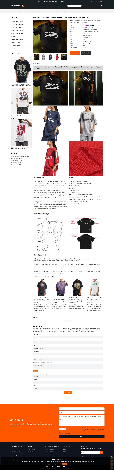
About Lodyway (31, 449)
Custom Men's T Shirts (22, 11)
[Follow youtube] (82, 456)
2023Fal (64, 453)
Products (84, 6)
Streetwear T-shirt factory (16, 164)
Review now (71, 320)
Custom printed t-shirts (16, 162)
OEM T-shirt (13, 156)
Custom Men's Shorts (50, 453)
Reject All (50, 464)
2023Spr (64, 449)
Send (81, 436)
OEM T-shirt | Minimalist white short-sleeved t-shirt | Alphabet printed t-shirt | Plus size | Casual (94, 300)
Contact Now (75, 52)
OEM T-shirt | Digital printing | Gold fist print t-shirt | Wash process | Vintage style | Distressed (77, 300)
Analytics (54, 466)
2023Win (64, 455)
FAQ (29, 455)
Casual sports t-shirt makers (23, 156)
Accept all (64, 464)
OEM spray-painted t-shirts (17, 160)
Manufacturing (48, 6)
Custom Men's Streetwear (74, 6)
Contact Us (96, 6)
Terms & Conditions (75, 433)
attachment (63, 429)
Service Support (61, 6)
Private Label (13, 457)
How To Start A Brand (15, 451)
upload (36, 371)
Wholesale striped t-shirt (16, 158)
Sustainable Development (16, 453)
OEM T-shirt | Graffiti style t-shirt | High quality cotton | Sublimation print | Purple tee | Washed (59, 300)
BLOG (29, 453)
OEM (56, 6)
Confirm (68, 392)
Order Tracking (31, 457)
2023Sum (65, 451)
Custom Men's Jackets (50, 455)
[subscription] (101, 452)
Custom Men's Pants (49, 451)
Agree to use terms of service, (69, 433)
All (15, 11)
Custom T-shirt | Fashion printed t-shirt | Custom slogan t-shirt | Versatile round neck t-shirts (21, 86)
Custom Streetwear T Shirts (34, 11)
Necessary (49, 466)
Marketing (66, 466)
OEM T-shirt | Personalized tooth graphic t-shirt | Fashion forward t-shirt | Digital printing (41, 300)
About (90, 6)
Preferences (60, 466)
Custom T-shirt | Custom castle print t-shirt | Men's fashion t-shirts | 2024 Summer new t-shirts (21, 117)
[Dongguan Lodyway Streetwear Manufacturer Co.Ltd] (18, 6)
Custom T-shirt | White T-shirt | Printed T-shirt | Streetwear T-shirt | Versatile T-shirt (22, 147)
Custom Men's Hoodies (50, 449)
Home (12, 11)
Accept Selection (57, 464)
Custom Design (14, 455)
